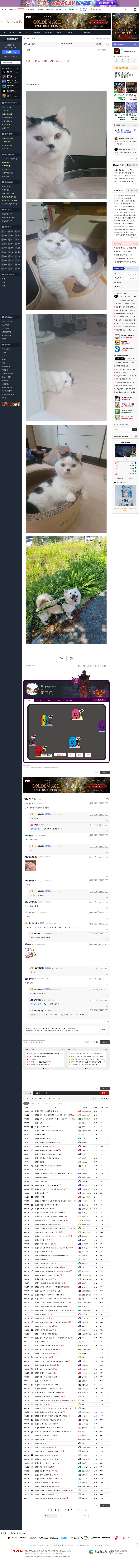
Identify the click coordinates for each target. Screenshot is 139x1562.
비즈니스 (41, 1545)
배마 (5, 240)
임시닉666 (85, 1181)
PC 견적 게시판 (6, 335)
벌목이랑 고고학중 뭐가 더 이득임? (47, 1479)
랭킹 (49, 700)
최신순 (39, 799)
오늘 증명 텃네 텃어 (42, 1357)
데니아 (84, 1306)
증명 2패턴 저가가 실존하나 (45, 1475)
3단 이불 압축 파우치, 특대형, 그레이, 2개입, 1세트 (125, 262)
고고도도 (84, 1138)
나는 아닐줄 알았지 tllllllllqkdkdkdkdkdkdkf (49, 1255)
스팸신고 (96, 666)
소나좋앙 (84, 1424)
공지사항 (105, 1545)
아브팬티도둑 (30, 44)
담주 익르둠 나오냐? (42, 1314)
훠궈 (83, 1228)
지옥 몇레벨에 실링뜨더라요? (45, 1224)
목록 (98, 50)
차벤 (3, 356)
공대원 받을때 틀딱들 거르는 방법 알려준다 (50, 1498)
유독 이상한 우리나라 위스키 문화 (47, 1275)
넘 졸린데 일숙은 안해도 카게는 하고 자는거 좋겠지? (53, 1310)
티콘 (83, 1154)
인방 (46, 1103)
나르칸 (84, 1173)
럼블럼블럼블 (86, 1291)
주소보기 (26, 38)
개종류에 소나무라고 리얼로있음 (46, 1158)
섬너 (5, 256)
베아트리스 (85, 1127)
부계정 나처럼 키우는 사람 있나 (46, 1377)
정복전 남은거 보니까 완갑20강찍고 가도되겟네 (51, 1189)
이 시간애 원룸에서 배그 (44, 1244)
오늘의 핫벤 (5, 325)
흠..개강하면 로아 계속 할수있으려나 (47, 1205)
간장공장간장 (86, 1447)
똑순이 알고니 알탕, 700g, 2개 (122, 251)
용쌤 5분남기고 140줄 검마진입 (46, 1111)
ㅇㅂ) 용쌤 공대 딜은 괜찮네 (45, 1334)
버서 (18, 231)
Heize (83, 1166)
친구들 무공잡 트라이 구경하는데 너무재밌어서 (51, 1299)
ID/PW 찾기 (14, 56)
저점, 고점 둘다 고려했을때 (44, 1353)
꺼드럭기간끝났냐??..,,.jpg (44, 1365)
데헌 (5, 248)
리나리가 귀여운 (41, 1439)
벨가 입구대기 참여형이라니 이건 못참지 (49, 1295)
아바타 (4, 279)
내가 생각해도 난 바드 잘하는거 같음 (47, 1154)
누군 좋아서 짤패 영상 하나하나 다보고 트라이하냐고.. (53, 1228)
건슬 (12, 252)
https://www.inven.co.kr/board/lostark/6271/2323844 (45, 767)
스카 (5, 252)
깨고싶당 (39, 1162)
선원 (3, 282)
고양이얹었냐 (86, 1131)
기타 (60, 1103)
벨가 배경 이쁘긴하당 (43, 1279)
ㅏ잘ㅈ (38, 1123)
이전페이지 (87, 1042)
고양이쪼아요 (86, 1412)
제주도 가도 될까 (41, 1404)
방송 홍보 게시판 (7, 221)
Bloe (83, 1408)
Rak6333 (84, 1252)
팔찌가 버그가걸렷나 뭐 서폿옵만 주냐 (48, 1459)
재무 (83, 1123)
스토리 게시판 (6, 186)
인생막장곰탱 (86, 1275)
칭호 (59, 700)
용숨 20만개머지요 (42, 1146)
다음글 (32, 1042)
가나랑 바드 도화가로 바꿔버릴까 (46, 1185)
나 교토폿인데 (40, 1381)
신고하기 (89, 666)
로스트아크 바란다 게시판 (9, 204)
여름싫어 (84, 1435)
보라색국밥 (85, 1271)
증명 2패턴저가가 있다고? (44, 1435)
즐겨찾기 (57, 1098)
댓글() (104, 50)
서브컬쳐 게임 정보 (7, 373)
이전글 (40, 1042)
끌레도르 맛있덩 (41, 1318)
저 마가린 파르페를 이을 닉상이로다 (47, 1455)
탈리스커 (84, 1396)
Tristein (84, 1326)
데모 (12, 260)
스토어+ (135, 68)
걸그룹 (4, 359)
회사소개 (33, 1545)
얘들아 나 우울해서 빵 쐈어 (44, 1463)
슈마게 (84, 1377)
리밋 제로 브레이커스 (8, 387)
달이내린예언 (86, 1177)
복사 (33, 38)
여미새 (84, 1201)
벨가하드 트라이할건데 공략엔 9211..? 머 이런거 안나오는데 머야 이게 (58, 1408)
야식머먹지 (39, 1197)
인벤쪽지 (42, 693)
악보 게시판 (5, 190)
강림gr (83, 1259)
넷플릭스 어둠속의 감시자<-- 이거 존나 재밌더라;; (52, 1338)
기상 (18, 264)
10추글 (39, 1098)
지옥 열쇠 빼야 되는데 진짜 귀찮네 (47, 1166)
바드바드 (84, 1420)
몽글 (83, 1443)
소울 (5, 264)
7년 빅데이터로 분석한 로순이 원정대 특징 (49, 1216)
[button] (43, 1068)
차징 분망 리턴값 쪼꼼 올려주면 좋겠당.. (49, 1130)
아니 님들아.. (40, 1341)
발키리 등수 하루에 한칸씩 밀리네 (47, 1385)
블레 (5, 260)
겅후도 (84, 1482)
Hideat (83, 1338)
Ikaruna (84, 1146)
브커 (18, 244)
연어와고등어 (86, 1486)
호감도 (4, 286)
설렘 (83, 1267)
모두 (79, 755)
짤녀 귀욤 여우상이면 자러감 (45, 1142)
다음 (85, 1510)
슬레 (12, 235)
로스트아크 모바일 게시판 (9, 159)
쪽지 (88, 755)
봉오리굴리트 (86, 1220)
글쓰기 (105, 1088)
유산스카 (84, 1205)
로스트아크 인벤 (12, 39)
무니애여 (84, 1365)
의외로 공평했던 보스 (43, 1330)
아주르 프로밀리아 (7, 391)
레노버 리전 (5, 380)
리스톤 (84, 1330)
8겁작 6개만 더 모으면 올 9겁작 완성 (47, 1388)
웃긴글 (53, 1103)
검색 (18, 62)
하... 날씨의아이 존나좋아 (44, 1447)
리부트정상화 (86, 1232)
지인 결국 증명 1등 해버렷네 (45, 1424)
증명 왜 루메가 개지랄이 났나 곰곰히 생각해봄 (51, 1416)
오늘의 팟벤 (5, 328)
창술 (5, 244)
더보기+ (63, 1049)
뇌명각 (84, 1373)
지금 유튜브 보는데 (42, 1252)
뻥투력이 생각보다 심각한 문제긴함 (47, 1428)
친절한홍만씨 (86, 1334)
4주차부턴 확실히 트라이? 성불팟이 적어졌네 (50, 1306)
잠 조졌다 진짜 (40, 1181)
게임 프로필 (69, 700)
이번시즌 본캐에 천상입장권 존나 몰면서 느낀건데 (52, 1248)
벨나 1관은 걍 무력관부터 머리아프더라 (48, 1212)
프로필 (39, 700)
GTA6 (4, 398)
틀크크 (84, 1428)
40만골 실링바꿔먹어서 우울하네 (46, 1482)
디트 (5, 231)
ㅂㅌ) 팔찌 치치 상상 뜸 (43, 1326)
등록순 (34, 799)
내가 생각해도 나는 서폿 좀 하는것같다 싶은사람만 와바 (54, 1400)
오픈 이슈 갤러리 (7, 321)
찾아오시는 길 (96, 1545)
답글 (107, 809)
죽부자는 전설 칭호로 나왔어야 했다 (47, 1267)
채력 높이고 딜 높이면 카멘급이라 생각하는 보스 (51, 1490)
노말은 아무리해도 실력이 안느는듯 (47, 1291)
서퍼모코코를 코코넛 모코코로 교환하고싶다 (50, 1283)
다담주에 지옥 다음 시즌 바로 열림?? (48, 1345)
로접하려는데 (40, 1193)
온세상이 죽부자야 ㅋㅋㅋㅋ (45, 1471)
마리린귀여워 (86, 1279)
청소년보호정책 (71, 1545)
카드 (3, 289)
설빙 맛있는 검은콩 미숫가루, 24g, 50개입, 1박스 (125, 258)
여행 (3, 363)
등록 (103, 1029)
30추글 (48, 1098)
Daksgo (84, 1498)
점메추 (84, 1236)
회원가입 (6, 56)
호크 (18, 248)
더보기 (51, 693)
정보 (39, 1103)
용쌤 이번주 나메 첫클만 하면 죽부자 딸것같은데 (51, 1322)
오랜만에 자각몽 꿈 (42, 1240)
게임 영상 (5, 370)
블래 (12, 248)
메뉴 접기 (99, 700)
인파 (12, 240)
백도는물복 (85, 1346)
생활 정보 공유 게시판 (8, 193)
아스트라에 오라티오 (8, 394)
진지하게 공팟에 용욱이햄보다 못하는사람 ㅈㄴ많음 (52, 1173)
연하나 (84, 1475)
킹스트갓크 (85, 1318)
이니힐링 (46, 693)
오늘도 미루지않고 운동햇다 (45, 1138)
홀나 (5, 235)
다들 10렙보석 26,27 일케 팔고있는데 (48, 1412)
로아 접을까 (40, 1259)
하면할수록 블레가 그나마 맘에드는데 (48, 1396)
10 (81, 1510)
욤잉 (83, 1404)
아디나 (84, 1369)
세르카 (84, 1142)
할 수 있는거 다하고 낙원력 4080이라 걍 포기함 (51, 1361)
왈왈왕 (84, 1381)
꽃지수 (84, 1263)
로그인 (127, 9)
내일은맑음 (85, 1197)
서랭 (83, 1361)
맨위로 (96, 1042)
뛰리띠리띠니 (86, 1439)
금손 (83, 1357)
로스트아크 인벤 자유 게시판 (101, 39)
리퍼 (18, 260)
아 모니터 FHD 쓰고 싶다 (44, 1373)
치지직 (4, 352)
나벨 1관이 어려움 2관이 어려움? (46, 1232)
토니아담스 (85, 1189)
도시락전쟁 (85, 1119)
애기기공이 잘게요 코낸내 (44, 1263)
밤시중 (84, 1416)
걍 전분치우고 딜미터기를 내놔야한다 (48, 1392)
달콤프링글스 (86, 1111)
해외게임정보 (6, 366)
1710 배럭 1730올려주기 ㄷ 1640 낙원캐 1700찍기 (52, 1271)
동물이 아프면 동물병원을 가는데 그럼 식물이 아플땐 (53, 1115)
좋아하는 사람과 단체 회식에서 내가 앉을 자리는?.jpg (53, 1119)
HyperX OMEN (6, 377)
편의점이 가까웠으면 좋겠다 (45, 1486)
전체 (26, 1103)
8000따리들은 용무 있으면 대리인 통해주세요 (50, 1220)
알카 (12, 256)
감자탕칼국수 (86, 1209)
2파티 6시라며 (40, 1177)
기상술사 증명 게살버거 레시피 (46, 1150)
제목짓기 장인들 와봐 (43, 1209)
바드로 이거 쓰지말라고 (43, 1369)
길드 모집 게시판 (7, 214)
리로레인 (84, 1389)
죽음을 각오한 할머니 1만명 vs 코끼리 (48, 1451)
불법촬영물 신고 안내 (83, 1545)
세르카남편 (85, 1471)
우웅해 (38, 1443)
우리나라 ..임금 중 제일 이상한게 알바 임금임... (51, 1302)
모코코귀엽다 (86, 1193)
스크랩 (83, 666)
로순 (83, 1299)
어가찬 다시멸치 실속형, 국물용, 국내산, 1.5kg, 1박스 (125, 248)
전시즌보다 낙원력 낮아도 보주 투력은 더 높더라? (52, 1236)
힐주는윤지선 (86, 1295)
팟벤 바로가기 (6, 349)
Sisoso (84, 1479)
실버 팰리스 (5, 384)
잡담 (32, 1103)
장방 (83, 1240)
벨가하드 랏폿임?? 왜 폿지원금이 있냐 (48, 1420)
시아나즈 (84, 1150)
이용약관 (48, 1545)
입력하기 (104, 1093)
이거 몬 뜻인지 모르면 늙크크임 (46, 1349)
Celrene (84, 1162)
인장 (28, 700)
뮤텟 (83, 1283)
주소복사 (26, 767)
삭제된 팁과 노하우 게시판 (9, 118)
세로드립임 (39, 1134)
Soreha (84, 1353)
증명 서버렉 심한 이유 (43, 1494)
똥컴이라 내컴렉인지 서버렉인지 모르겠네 (49, 1287)
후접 (83, 1400)
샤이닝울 (84, 1255)
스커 (12, 244)
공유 (78, 666)
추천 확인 (103, 666)
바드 (18, 252)
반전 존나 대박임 (41, 1169)
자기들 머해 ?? (41, 1127)
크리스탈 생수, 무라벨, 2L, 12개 (123, 255)
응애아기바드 (86, 1224)
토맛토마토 (85, 1115)
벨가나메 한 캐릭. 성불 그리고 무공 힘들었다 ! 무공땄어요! (54, 1201)
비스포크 (84, 1314)
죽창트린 (84, 1385)
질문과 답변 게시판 (7, 173)
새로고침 (106, 799)
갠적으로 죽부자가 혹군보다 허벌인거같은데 (50, 1431)
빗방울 (84, 1287)
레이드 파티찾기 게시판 (8, 217)
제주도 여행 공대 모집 (43, 1467)
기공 (18, 240)
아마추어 (84, 1322)
